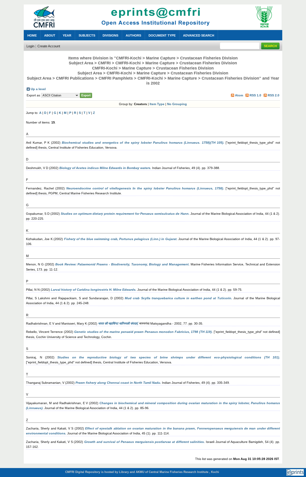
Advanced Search (198, 35)
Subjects (87, 35)
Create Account (48, 46)
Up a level (38, 89)
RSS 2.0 (273, 95)
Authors (133, 35)
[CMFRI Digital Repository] (153, 30)
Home (32, 35)
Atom (239, 95)
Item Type (157, 104)
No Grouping (177, 104)
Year (67, 35)
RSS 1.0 (255, 95)
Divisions (110, 35)
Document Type (162, 35)
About (49, 35)
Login (30, 46)
